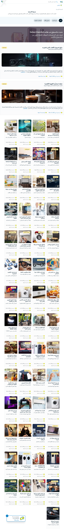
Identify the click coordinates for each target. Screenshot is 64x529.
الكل (61, 20)
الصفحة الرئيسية (59, 9)
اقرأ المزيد (23, 72)
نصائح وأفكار (46, 20)
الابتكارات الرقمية (38, 20)
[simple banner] (61, 1)
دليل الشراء (54, 20)
